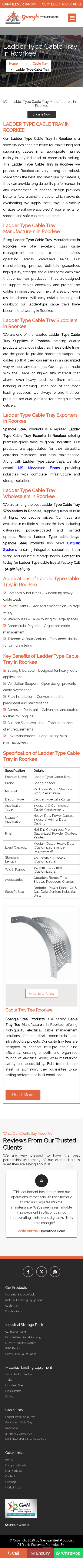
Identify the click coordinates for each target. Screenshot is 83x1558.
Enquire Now (41, 114)
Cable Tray (40, 63)
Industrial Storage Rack (20, 1294)
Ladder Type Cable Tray (20, 1416)
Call (15, 1553)
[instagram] (55, 1271)
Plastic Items (13, 1390)
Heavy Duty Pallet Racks (20, 1354)
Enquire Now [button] (41, 993)
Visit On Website (18, 1524)
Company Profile (15, 1465)
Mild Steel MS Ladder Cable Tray (25, 1439)
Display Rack (13, 1311)
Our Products (13, 1470)
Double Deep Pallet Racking (23, 1337)
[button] (41, 109)
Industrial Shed (14, 1385)
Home (13, 63)
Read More (23, 1094)
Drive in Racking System (20, 1342)
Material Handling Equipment (24, 1300)
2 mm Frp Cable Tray (18, 1433)
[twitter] (41, 1271)
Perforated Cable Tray (18, 1422)
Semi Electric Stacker (54, 4)
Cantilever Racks (15, 1331)
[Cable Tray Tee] (41, 945)
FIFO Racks (12, 1348)
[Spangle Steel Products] (32, 17)
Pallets (9, 1396)
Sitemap (10, 1482)
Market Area (13, 1487)
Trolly (8, 1379)
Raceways (11, 1428)
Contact (10, 1476)
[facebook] (28, 1271)
